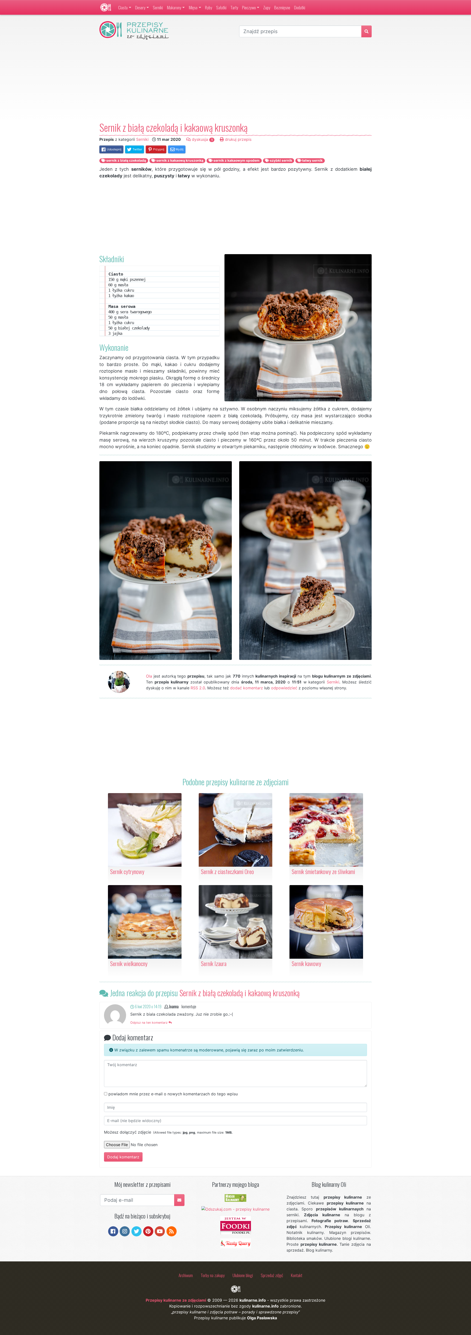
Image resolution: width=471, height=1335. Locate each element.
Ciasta (123, 7)
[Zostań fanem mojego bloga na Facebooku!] (113, 1230)
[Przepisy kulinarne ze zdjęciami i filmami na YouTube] (160, 1230)
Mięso (193, 7)
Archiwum (186, 1275)
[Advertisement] (235, 80)
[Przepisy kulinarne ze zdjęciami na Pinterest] (148, 1230)
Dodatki (299, 7)
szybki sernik (280, 160)
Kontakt (296, 1275)
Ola (149, 676)
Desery (140, 7)
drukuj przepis (237, 139)
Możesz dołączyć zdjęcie (168, 1132)
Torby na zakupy (213, 1275)
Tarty (234, 7)
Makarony (174, 7)
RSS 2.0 (198, 687)
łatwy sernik (312, 160)
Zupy (266, 7)
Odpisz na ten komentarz (149, 1022)
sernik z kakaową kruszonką (179, 160)
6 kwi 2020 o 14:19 (147, 1006)
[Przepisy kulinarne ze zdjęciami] (105, 7)
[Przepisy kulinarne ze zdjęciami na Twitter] (136, 1230)
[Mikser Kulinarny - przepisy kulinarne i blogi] (235, 1197)
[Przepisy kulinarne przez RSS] (171, 1230)
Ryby (208, 7)
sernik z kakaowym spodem (236, 160)
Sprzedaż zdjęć (272, 1275)
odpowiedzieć (284, 687)
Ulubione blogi (243, 1275)
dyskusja (201, 139)
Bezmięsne (282, 7)
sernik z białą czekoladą (125, 160)
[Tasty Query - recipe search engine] (235, 1242)
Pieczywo (249, 7)
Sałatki (221, 7)
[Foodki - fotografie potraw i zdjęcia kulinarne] (235, 1224)
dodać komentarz (246, 687)
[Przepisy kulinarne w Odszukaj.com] (235, 1208)
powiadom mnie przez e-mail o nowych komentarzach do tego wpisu (173, 1093)
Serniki (158, 7)
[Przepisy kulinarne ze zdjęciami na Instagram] (124, 1230)
